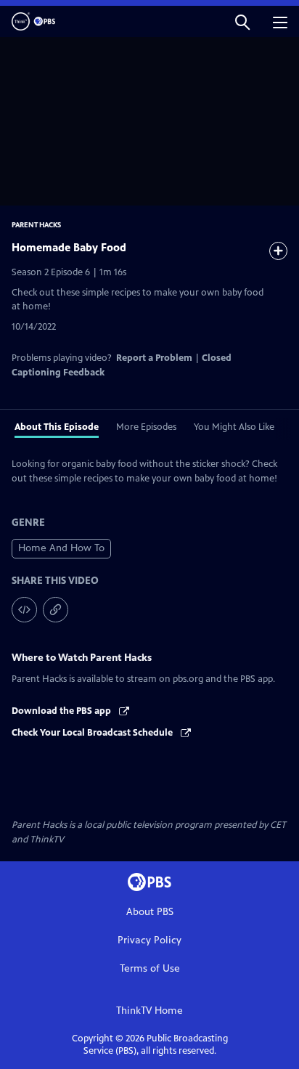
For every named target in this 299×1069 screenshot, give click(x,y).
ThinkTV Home (149, 1010)
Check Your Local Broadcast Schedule (93, 733)
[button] (242, 21)
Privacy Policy (149, 940)
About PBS (149, 912)
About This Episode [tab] (57, 427)
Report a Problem (154, 358)
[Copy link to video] (55, 609)
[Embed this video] (24, 609)
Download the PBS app (62, 711)
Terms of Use (150, 968)
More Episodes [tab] (146, 427)
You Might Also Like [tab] (234, 427)
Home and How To (61, 548)
